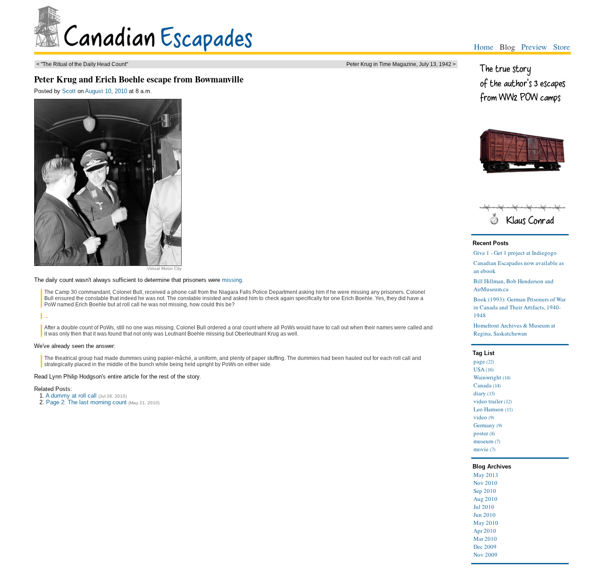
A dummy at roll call (71, 395)
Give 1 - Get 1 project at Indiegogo (515, 253)
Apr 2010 (484, 531)
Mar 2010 (485, 539)
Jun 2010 (484, 515)
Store (561, 46)
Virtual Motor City (164, 268)
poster (484, 433)
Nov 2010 (485, 483)
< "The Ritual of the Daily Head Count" (82, 64)
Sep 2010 (484, 491)
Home (483, 46)
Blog (507, 46)
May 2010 (485, 523)
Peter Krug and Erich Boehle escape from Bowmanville (139, 79)
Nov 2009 (485, 555)
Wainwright (492, 377)
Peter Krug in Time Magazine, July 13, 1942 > (401, 64)
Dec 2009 (484, 547)
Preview (534, 46)
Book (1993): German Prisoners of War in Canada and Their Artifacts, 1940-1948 (519, 307)
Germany (487, 425)
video (483, 417)
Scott (69, 91)
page (483, 361)
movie (484, 449)
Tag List (483, 353)
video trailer (492, 401)
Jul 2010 (483, 507)
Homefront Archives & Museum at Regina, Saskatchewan (514, 329)
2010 (121, 91)
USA (483, 369)
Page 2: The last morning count (86, 402)
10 (108, 91)
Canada (487, 385)
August (94, 91)
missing (232, 280)
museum (486, 441)
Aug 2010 (485, 499)
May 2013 (485, 475)
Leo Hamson (493, 409)
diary (484, 393)
